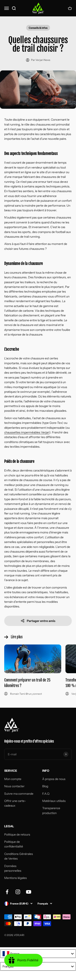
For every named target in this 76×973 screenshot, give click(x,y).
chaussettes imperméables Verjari (26, 432)
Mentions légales (15, 878)
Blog (45, 786)
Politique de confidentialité (13, 844)
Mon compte (12, 779)
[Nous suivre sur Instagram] (18, 892)
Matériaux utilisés (54, 801)
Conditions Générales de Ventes (18, 856)
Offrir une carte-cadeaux (15, 803)
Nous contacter (14, 786)
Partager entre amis (41, 621)
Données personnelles (12, 868)
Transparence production (51, 810)
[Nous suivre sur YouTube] (28, 892)
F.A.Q (45, 794)
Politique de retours (17, 834)
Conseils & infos (38, 27)
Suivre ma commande (18, 794)
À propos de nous (53, 779)
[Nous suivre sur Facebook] (7, 892)
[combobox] (38, 953)
